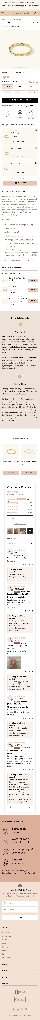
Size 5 (7, 87)
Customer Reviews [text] (19, 487)
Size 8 (7, 93)
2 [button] (15, 808)
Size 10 (32, 93)
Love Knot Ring (16, 164)
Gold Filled (4, 77)
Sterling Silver (8, 77)
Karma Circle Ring (9, 215)
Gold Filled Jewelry (14, 19)
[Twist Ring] (36, 130)
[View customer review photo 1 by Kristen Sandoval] (14, 662)
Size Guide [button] (33, 82)
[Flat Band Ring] (36, 148)
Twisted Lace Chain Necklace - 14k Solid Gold (18, 298)
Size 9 (19, 93)
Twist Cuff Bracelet (26, 240)
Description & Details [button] (13, 192)
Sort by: (11, 539)
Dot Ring (26, 212)
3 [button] (20, 808)
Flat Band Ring (16, 148)
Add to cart (20, 100)
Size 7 (32, 87)
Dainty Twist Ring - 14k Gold (17, 279)
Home (4, 19)
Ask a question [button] (20, 524)
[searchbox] (20, 518)
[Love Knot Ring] (36, 163)
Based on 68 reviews (15, 494)
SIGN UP (20, 917)
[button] (35, 13)
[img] (19, 550)
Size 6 (20, 87)
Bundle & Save (10, 243)
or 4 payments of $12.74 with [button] (16, 105)
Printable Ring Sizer (28, 260)
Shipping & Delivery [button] (12, 267)
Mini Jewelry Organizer (16, 3)
